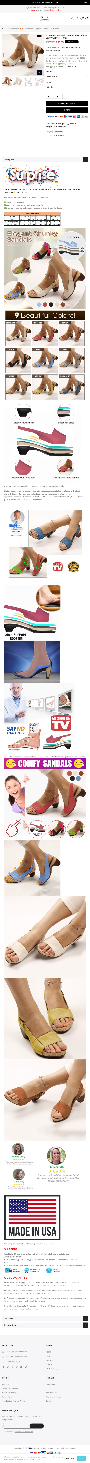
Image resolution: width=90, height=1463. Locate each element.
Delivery (49, 1401)
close (86, 3)
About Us (5, 1384)
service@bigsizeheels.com (54, 8)
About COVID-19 (52, 1393)
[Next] (40, 55)
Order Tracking (52, 1368)
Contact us (50, 1384)
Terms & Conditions (10, 1389)
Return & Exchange (9, 1393)
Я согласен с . (19, 1432)
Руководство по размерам (55, 123)
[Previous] (6, 55)
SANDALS (49, 1360)
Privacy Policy (7, 1397)
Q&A (48, 1389)
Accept (81, 1458)
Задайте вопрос (60, 126)
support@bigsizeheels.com (17, 1357)
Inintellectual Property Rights (13, 1401)
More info (70, 1458)
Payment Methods (53, 1397)
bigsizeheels (58, 132)
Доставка (62, 47)
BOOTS (49, 1364)
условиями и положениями (23, 1432)
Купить (67, 110)
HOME (48, 1352)
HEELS (48, 1356)
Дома (3, 29)
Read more (71, 67)
